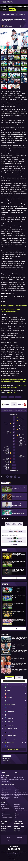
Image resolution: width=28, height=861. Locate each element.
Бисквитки (17, 828)
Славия (11, 397)
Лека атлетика (5, 808)
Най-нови (4, 550)
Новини (3, 773)
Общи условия (19, 826)
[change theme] (26, 9)
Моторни (17, 812)
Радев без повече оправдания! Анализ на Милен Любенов (18, 658)
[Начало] (3, 14)
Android (10, 392)
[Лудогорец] (1, 6)
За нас (3, 831)
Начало (6, 14)
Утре (20, 524)
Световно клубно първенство (6, 798)
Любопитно (18, 821)
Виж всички (13, 544)
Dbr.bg (20, 840)
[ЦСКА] (5, 6)
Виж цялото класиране (13, 749)
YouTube (3, 387)
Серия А (17, 788)
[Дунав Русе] (23, 6)
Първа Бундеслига (6, 788)
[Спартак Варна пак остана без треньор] (14, 605)
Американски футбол (7, 817)
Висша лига (5, 787)
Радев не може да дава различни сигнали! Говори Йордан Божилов (19, 670)
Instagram (14, 387)
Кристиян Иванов (8, 26)
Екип (2, 823)
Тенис (3, 806)
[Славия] (17, 6)
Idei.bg (8, 840)
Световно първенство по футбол (8, 795)
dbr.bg (12, 641)
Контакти (4, 828)
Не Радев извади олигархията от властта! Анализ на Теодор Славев (19, 645)
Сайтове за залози (6, 758)
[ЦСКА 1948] (7, 6)
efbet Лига (18, 14)
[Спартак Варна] (15, 6)
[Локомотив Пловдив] (25, 6)
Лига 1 (3, 790)
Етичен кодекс (6, 826)
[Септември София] (13, 6)
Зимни (3, 812)
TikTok (8, 387)
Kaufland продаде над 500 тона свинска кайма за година (18, 664)
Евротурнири (5, 781)
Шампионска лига (11, 529)
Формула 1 (17, 806)
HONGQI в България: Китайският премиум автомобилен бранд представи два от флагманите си (19, 651)
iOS (15, 392)
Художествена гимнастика (21, 810)
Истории (4, 821)
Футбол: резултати (7, 761)
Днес (14, 524)
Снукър (4, 815)
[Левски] (3, 6)
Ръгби (16, 817)
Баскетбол (17, 804)
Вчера (7, 524)
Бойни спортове (6, 813)
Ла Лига (17, 787)
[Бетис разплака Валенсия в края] (14, 563)
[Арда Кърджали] (9, 6)
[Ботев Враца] (21, 6)
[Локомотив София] (27, 6)
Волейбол (4, 804)
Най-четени (5, 584)
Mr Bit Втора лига (10, 535)
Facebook (19, 385)
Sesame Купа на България (8, 779)
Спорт (3, 802)
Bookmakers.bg (6, 760)
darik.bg (13, 648)
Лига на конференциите (20, 792)
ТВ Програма (18, 823)
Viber (24, 385)
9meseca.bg (19, 837)
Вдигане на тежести (19, 808)
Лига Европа (5, 792)
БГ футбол (11, 14)
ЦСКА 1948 (18, 397)
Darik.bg (8, 837)
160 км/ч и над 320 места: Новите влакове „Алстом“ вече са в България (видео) (19, 638)
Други (16, 797)
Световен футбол (7, 785)
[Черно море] (19, 6)
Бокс (3, 810)
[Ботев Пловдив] (11, 6)
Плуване (17, 813)
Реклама (17, 831)
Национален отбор (19, 779)
